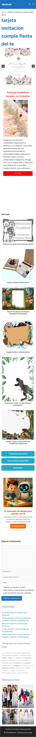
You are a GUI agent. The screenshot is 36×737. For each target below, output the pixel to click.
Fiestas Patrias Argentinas (18, 461)
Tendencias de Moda (12, 729)
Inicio (3, 12)
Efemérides (18, 468)
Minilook (7, 4)
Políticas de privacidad (24, 732)
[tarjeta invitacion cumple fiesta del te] (18, 84)
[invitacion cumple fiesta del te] (33, 68)
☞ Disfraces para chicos (18, 454)
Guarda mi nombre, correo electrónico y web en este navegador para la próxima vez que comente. (19, 590)
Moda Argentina (25, 729)
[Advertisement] (18, 196)
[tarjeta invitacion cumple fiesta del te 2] (3, 68)
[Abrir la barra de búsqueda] (29, 4)
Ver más (18, 173)
